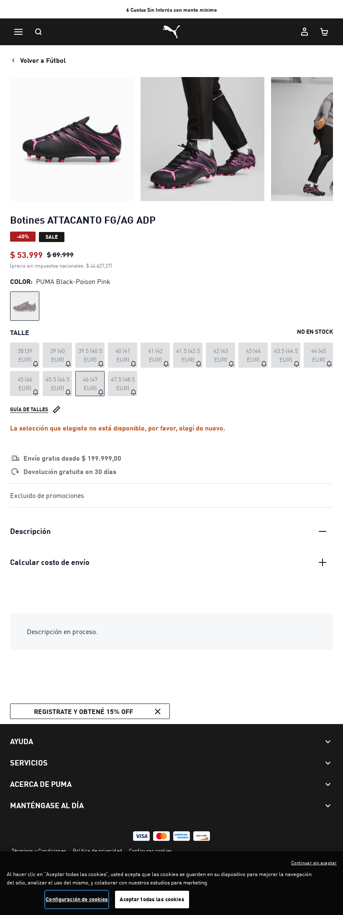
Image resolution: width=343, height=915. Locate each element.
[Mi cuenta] (304, 31)
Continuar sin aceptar (314, 863)
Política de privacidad (97, 851)
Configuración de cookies (77, 899)
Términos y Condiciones (39, 851)
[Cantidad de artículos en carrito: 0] (324, 31)
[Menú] (18, 31)
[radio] (24, 306)
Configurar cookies (150, 851)
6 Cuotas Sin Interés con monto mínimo (171, 10)
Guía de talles (29, 409)
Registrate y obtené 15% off (83, 711)
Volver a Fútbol (43, 60)
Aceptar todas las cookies (152, 899)
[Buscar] (38, 31)
